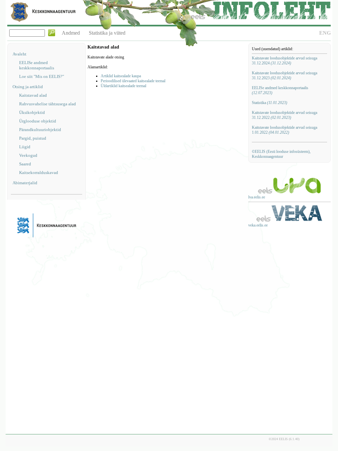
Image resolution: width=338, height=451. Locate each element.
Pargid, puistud (32, 138)
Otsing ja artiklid (28, 86)
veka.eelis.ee (258, 225)
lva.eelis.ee (256, 197)
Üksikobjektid (32, 112)
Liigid (24, 146)
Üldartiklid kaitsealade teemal (123, 86)
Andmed (71, 33)
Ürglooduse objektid (37, 121)
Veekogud (28, 155)
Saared (25, 163)
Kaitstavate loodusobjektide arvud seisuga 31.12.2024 (284, 60)
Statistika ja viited (107, 33)
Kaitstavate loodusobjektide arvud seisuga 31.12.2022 (284, 115)
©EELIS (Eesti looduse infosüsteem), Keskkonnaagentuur (281, 154)
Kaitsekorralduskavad (38, 172)
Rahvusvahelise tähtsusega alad (47, 103)
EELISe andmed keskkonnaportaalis (36, 65)
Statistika (269, 102)
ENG (325, 33)
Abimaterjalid (25, 182)
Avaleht (19, 54)
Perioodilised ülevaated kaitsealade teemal (133, 81)
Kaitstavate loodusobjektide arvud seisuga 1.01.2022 (284, 130)
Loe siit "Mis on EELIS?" (41, 76)
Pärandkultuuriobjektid (40, 129)
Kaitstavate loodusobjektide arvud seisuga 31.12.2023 (284, 75)
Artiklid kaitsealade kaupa (121, 76)
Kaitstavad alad (33, 95)
